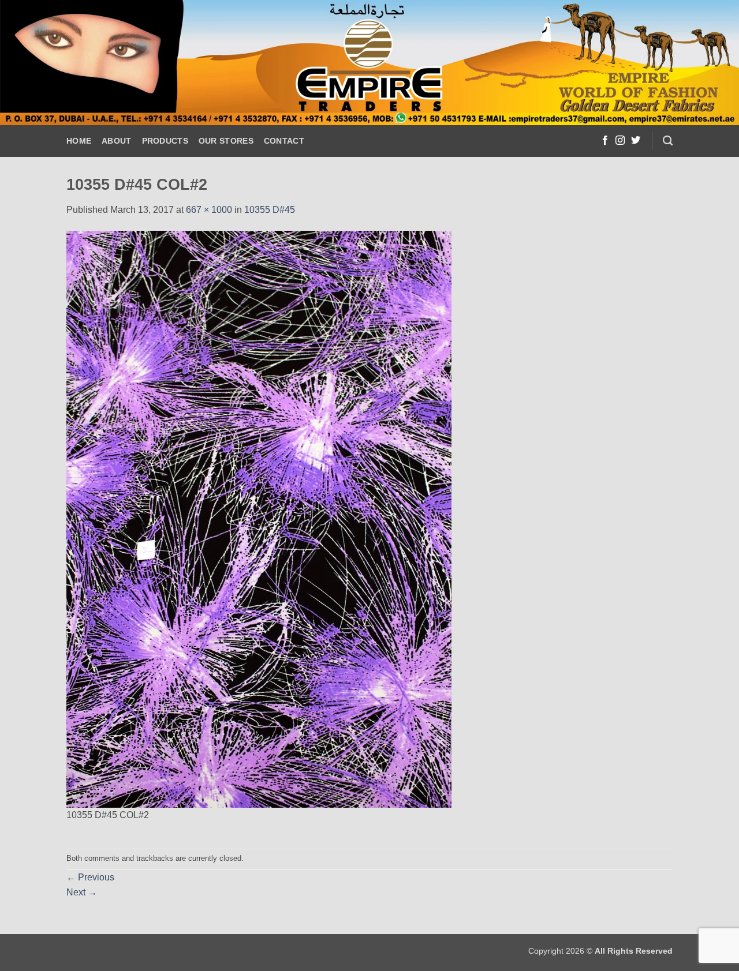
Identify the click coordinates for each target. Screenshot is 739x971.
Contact (284, 140)
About (116, 140)
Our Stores (226, 140)
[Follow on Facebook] (605, 141)
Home (78, 140)
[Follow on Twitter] (635, 141)
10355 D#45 (269, 210)
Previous (90, 877)
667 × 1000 (209, 210)
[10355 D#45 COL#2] (258, 519)
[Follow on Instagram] (620, 141)
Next (81, 892)
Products (165, 140)
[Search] (668, 141)
